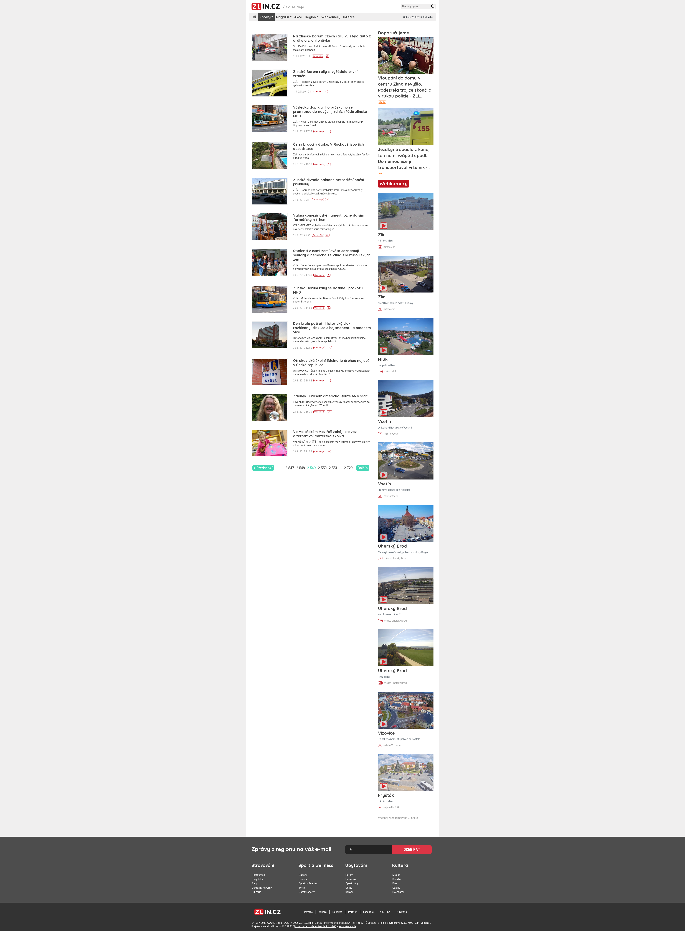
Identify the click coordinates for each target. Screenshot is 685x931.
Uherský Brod (392, 546)
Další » (363, 468)
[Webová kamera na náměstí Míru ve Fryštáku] (405, 772)
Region (310, 17)
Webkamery (330, 17)
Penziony (351, 879)
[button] (433, 6)
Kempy (349, 892)
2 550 (322, 468)
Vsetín (384, 421)
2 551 (333, 468)
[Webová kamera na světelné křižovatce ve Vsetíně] (405, 398)
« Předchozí (263, 468)
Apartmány (352, 883)
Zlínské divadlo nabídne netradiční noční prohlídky (328, 182)
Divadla (396, 879)
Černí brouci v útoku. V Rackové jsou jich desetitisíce (328, 146)
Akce (298, 17)
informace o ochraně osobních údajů (315, 926)
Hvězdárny (398, 892)
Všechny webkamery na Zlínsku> (398, 818)
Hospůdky (257, 879)
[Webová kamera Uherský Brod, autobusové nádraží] (405, 585)
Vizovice (386, 733)
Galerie (396, 887)
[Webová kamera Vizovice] (405, 710)
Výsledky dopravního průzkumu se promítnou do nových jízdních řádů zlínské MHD (330, 111)
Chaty (349, 887)
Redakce (337, 912)
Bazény (303, 874)
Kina (394, 883)
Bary (254, 883)
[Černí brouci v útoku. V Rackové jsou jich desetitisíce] (269, 155)
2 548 (300, 468)
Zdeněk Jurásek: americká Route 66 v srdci (331, 396)
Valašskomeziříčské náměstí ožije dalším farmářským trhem (328, 217)
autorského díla (347, 926)
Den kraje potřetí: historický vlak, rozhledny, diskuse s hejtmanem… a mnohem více (332, 327)
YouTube (385, 912)
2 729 (348, 468)
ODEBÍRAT (412, 849)
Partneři (352, 912)
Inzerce (349, 17)
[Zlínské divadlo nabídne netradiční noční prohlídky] (269, 191)
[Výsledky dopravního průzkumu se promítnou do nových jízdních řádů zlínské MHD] (269, 118)
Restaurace (258, 874)
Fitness (303, 879)
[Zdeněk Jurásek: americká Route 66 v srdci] (269, 407)
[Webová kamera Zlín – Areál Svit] (405, 274)
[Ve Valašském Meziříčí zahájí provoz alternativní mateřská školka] (269, 443)
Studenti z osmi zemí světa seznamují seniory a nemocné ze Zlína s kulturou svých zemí (331, 254)
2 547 (289, 468)
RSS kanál (401, 912)
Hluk (383, 359)
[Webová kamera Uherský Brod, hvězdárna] (405, 647)
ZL (327, 56)
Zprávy (265, 17)
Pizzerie (256, 892)
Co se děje (318, 56)
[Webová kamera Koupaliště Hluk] (405, 336)
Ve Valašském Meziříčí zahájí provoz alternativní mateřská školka (325, 433)
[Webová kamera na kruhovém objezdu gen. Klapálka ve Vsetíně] (405, 460)
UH (380, 371)
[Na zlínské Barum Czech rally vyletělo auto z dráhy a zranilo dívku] (269, 47)
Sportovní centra (308, 883)
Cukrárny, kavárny (262, 887)
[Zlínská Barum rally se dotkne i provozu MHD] (269, 299)
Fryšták (386, 795)
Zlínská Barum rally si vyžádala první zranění (325, 73)
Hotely (349, 874)
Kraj (329, 348)
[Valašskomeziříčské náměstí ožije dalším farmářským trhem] (269, 226)
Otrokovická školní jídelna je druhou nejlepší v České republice (331, 362)
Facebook (368, 912)
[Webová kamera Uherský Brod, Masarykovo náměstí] (405, 523)
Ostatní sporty (307, 892)
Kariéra (323, 912)
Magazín (282, 17)
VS (327, 235)
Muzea (396, 874)
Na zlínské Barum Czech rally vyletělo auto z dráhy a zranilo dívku (332, 38)
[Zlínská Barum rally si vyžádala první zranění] (269, 83)
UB (380, 558)
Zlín (382, 234)
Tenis (302, 887)
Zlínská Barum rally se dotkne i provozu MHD (328, 290)
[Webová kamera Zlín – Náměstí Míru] (405, 211)
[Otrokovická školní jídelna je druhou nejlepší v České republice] (269, 372)
